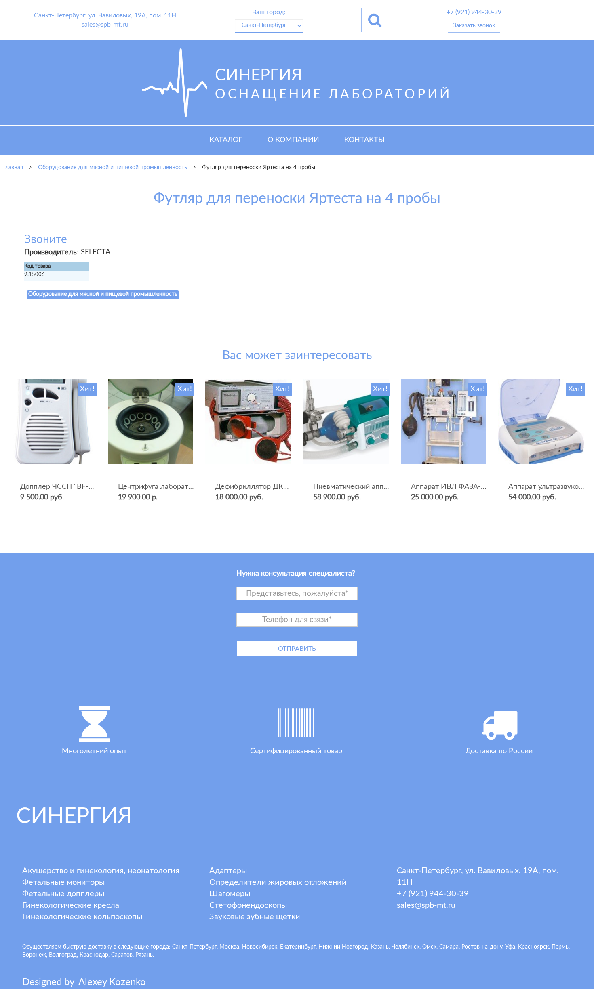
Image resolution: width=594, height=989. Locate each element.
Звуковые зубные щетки (254, 917)
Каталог (225, 140)
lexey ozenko (112, 982)
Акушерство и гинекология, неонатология (100, 871)
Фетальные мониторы (63, 882)
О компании (293, 140)
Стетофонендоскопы (248, 905)
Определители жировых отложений (278, 882)
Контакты (364, 140)
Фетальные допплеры (63, 894)
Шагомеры (229, 894)
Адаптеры (228, 871)
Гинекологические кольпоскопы (82, 917)
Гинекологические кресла (70, 905)
